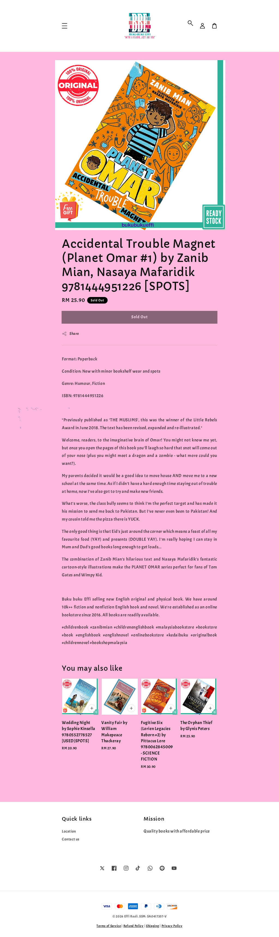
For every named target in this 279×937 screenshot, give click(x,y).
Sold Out (139, 317)
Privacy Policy (172, 926)
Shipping (152, 926)
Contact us (71, 839)
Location (69, 831)
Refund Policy (133, 926)
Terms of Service (108, 926)
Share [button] (74, 333)
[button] (190, 23)
